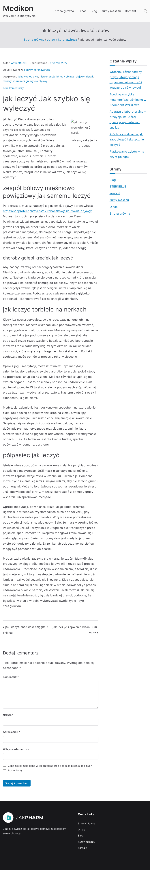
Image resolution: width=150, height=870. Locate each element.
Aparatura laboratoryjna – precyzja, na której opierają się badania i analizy (128, 119)
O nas (82, 11)
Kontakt (130, 11)
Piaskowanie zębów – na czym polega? (127, 154)
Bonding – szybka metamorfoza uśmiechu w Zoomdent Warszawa (128, 99)
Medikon (18, 8)
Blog (94, 11)
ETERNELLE (118, 186)
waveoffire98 (19, 62)
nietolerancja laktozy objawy (57, 76)
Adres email (11, 731)
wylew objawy (38, 81)
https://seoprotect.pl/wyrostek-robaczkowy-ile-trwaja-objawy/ (47, 211)
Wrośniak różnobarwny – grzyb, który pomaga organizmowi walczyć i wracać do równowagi (127, 79)
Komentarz (11, 676)
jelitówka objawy (28, 76)
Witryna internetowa (16, 749)
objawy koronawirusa (37, 69)
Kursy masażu (111, 11)
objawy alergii (84, 76)
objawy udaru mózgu (16, 81)
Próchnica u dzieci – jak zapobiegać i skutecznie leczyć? (127, 139)
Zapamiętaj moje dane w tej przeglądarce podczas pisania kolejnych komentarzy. (50, 768)
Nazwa (8, 714)
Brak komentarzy (13, 88)
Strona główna (63, 11)
